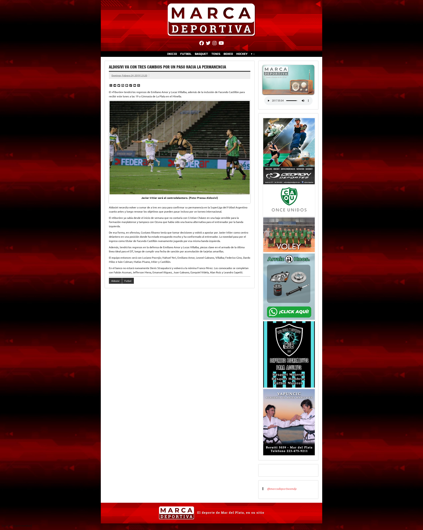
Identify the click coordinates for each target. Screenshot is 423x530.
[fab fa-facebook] (201, 43)
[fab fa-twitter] (208, 43)
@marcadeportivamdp (281, 489)
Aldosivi (115, 280)
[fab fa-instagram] (214, 43)
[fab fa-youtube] (221, 43)
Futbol (127, 280)
